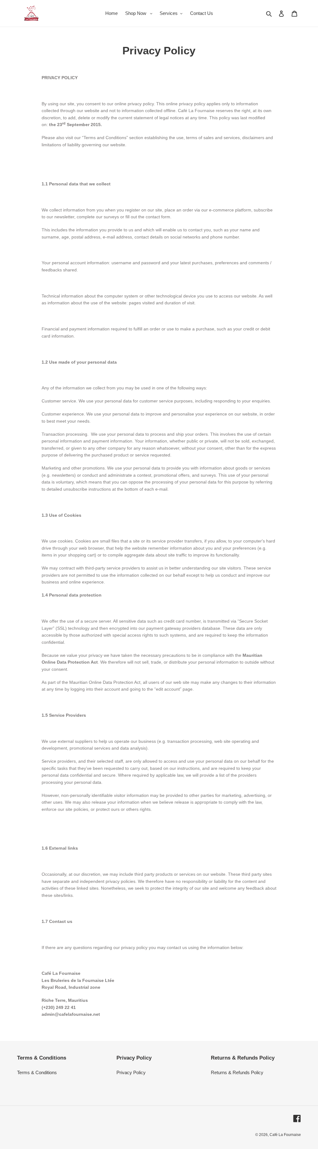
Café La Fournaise (285, 1135)
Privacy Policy (131, 1072)
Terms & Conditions (37, 1072)
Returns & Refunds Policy (237, 1072)
